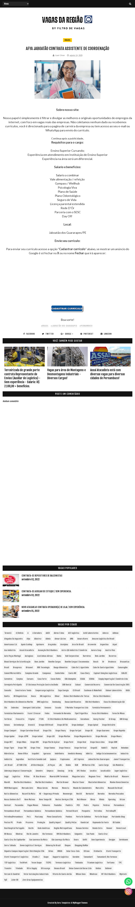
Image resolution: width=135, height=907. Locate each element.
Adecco (105, 633)
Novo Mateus (30, 799)
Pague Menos (32, 805)
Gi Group (112, 719)
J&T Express (79, 759)
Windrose (93, 874)
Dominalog (56, 702)
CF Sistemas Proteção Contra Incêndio (42, 684)
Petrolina (98, 811)
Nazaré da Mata (28, 794)
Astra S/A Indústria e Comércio (74, 650)
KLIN (76, 765)
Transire (7, 868)
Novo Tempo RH (45, 799)
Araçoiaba (52, 644)
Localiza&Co (105, 771)
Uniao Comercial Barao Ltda (80, 868)
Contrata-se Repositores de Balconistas (42, 575)
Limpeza (50, 771)
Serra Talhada (10, 845)
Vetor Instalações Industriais (36, 874)
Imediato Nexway (75, 753)
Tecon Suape (36, 862)
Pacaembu (19, 805)
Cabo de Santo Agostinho (103, 667)
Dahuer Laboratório (114, 690)
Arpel (115, 644)
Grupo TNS (22, 748)
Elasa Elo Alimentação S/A (114, 702)
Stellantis (98, 851)
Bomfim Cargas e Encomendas (77, 661)
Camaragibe (123, 667)
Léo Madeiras (118, 765)
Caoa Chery (85, 673)
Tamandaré (88, 857)
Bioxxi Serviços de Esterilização (17, 661)
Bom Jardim (39, 661)
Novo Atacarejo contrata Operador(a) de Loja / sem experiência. (53, 607)
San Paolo (90, 834)
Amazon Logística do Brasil (103, 639)
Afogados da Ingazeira (13, 639)
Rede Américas (44, 828)
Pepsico (96, 805)
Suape (46, 857)
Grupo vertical (80, 748)
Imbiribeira (59, 753)
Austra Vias (110, 650)
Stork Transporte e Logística (16, 857)
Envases (48, 707)
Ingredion (20, 759)
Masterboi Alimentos (97, 782)
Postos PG (8, 822)
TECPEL (48, 862)
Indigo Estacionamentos (106, 753)
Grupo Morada (101, 736)
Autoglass (29, 656)
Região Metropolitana (63, 828)
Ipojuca (53, 759)
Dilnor (57, 696)
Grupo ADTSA (62, 725)
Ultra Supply (32, 868)
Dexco (33, 696)
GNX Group (124, 719)
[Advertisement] (67, 282)
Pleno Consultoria (54, 816)
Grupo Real (81, 742)
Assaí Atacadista (27, 650)
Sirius (50, 851)
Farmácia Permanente (101, 707)
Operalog (112, 799)
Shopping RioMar (81, 845)
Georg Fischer (99, 719)
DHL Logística (45, 696)
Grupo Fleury (60, 730)
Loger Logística (121, 771)
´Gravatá (7, 633)
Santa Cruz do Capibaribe (14, 839)
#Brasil (44, 326)
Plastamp (39, 816)
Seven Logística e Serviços (31, 845)
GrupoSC (94, 748)
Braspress (17, 667)
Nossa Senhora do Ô (12, 799)
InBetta (89, 753)
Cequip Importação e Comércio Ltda (113, 679)
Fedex (47, 713)
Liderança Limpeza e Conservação (18, 771)
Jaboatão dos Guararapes (98, 759)
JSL (60, 765)
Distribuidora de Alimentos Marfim (18, 702)
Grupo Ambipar (78, 725)
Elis (5, 707)
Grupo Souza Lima (97, 742)
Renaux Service (82, 828)
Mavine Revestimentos (119, 782)
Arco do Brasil (78, 644)
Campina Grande (31, 673)
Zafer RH (14, 880)
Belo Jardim (100, 656)
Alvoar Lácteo (60, 639)
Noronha (101, 794)
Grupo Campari (10, 730)
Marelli (7, 782)
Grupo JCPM (23, 736)
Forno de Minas (118, 713)
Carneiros (8, 679)
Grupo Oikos (21, 742)
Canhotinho (59, 673)
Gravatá (31, 725)
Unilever (108, 868)
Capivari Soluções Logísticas (105, 673)
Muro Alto (100, 788)
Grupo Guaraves (103, 730)
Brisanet (29, 667)
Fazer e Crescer (34, 713)
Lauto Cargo (104, 765)
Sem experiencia (98, 839)
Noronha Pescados (116, 794)
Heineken (124, 748)
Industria (124, 753)
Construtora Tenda (23, 690)
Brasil (67, 40)
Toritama (110, 862)
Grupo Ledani (37, 736)
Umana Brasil (59, 868)
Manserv (125, 776)
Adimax (115, 633)
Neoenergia (67, 794)
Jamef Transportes (122, 759)
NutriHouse (81, 799)
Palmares (46, 805)
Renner (109, 828)
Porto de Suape (101, 816)
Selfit (85, 839)
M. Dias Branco (40, 776)
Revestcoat (121, 828)
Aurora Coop (96, 650)
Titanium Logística (95, 862)
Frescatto (20, 719)
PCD (78, 805)
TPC (120, 862)
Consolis (7, 690)
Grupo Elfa (47, 730)
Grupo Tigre (9, 748)
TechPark (23, 862)
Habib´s (104, 748)
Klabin (68, 765)
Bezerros (112, 656)
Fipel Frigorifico (81, 713)
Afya (28, 639)
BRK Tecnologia (43, 667)
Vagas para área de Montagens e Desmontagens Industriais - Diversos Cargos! (66, 374)
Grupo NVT (8, 742)
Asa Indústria (9, 650)
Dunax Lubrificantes (73, 702)
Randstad (85, 822)
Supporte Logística (60, 857)
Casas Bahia (56, 679)
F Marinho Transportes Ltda (76, 707)
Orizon (122, 799)
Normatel (90, 794)
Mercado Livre (27, 788)
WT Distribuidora (108, 874)
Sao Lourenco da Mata (38, 839)
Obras (92, 799)
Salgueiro (78, 834)
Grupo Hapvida (119, 730)
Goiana (7, 725)
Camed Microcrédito (12, 673)
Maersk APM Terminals (59, 776)
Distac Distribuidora (101, 696)
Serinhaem (123, 839)
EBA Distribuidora (92, 702)
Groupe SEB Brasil (46, 725)
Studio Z (36, 857)
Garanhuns (85, 719)
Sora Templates (63, 903)
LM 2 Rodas (81, 771)
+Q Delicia (19, 633)
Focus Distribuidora (100, 713)
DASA (128, 690)
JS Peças (51, 765)
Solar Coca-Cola (73, 851)
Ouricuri (7, 805)
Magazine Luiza (78, 776)
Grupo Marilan (64, 736)
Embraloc (15, 707)
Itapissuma (65, 759)
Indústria (8, 759)
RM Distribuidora (63, 834)
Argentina (104, 644)
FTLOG (41, 719)
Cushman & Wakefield (93, 690)
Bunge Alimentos (61, 667)
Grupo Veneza (64, 748)
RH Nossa (8, 834)
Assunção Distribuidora (47, 650)
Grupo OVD (34, 742)
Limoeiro (39, 771)
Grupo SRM (113, 742)
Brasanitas (124, 661)
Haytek (114, 748)
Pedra (86, 805)
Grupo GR (89, 730)
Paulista (69, 805)
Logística (16, 776)
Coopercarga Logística (44, 690)
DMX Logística (42, 702)
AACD (48, 633)
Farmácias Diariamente (14, 713)
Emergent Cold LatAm (31, 707)
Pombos (69, 816)
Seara (76, 839)
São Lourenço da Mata (61, 839)
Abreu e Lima (59, 633)
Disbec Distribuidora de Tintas (76, 696)
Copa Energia (63, 690)
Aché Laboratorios (90, 633)
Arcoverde (92, 644)
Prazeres (29, 822)
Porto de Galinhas (83, 816)
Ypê (5, 880)
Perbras (106, 805)
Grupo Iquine (9, 736)
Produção (41, 822)
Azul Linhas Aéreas (45, 656)
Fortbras (8, 719)
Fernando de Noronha (62, 713)
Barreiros (87, 656)
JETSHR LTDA (22, 765)
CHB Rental (66, 684)
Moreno (55, 788)
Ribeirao (19, 834)
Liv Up (70, 771)
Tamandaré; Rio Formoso (107, 857)
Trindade (19, 868)
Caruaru (30, 679)
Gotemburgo (19, 725)
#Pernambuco (86, 326)
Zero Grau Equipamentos (32, 880)
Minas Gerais (42, 788)
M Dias (26, 776)
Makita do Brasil (111, 776)
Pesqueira (86, 811)
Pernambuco (119, 805)
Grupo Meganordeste (83, 736)
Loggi (6, 776)
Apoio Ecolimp (26, 644)
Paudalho (58, 805)
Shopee (68, 845)
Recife (31, 828)
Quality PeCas (71, 822)
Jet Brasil (8, 765)
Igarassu (47, 753)
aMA (71, 639)
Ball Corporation (72, 656)
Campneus (46, 673)
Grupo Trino (35, 748)
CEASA (82, 679)
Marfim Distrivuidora (44, 782)
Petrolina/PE (111, 811)
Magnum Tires (94, 776)
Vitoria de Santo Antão (62, 874)
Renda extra (97, 828)
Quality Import (55, 822)
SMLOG (59, 851)
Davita (7, 696)
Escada (58, 707)
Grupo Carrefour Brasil (29, 730)
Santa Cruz (103, 834)
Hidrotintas (9, 753)
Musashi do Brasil (115, 788)
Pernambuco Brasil (12, 811)
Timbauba (79, 862)
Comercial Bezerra (92, 684)
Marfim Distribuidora (22, 782)
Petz (29, 816)
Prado (19, 822)
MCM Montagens (11, 788)
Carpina (19, 679)
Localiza (93, 771)
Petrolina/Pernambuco (13, 816)
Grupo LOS (51, 736)
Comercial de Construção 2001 (117, 684)
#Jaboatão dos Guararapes (64, 326)
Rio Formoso (47, 834)
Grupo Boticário (108, 725)
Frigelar (31, 719)
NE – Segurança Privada (49, 794)
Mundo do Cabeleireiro (82, 788)
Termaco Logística (63, 862)
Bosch (95, 661)
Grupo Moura (116, 736)
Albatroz (37, 639)
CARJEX (124, 673)
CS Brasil (76, 690)
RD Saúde (116, 822)
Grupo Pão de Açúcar (51, 742)
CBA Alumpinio (70, 679)
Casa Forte (42, 679)
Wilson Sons (81, 874)
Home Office (23, 753)
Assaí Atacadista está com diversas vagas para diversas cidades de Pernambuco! (107, 374)
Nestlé (79, 794)
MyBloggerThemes (80, 903)
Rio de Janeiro (32, 834)
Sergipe (112, 839)
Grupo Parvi (68, 742)
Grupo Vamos (49, 748)
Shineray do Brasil (53, 845)
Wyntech (123, 874)
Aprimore (40, 644)
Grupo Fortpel (75, 730)
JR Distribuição (37, 765)
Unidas (98, 868)
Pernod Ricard (72, 811)
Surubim (76, 857)
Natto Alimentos (11, 794)
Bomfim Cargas (54, 661)
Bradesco (112, 661)
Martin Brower (63, 782)
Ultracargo (45, 868)
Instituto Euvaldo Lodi (37, 759)
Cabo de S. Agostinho (80, 667)
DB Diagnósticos (20, 696)
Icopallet (35, 753)
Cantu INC (72, 673)
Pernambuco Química (32, 811)
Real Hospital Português (14, 828)
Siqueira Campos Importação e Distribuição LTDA (24, 851)
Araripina (64, 644)
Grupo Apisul (93, 725)
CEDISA (91, 679)
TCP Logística (9, 862)
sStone (87, 851)
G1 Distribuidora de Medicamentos (62, 719)
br (103, 661)
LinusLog (60, 771)
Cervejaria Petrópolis (13, 684)
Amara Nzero (82, 639)
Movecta (65, 788)
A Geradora (37, 633)
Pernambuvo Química (53, 811)
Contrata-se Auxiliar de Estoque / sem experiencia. (46, 591)
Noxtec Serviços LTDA (64, 799)
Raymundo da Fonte (101, 822)
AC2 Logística (73, 633)
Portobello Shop (118, 816)
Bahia (59, 656)
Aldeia (48, 639)
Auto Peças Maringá (12, 656)
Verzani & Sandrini (12, 874)
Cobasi (78, 684)
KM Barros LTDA (88, 765)
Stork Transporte (113, 851)
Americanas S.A (10, 644)
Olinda (101, 799)
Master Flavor (78, 782)
